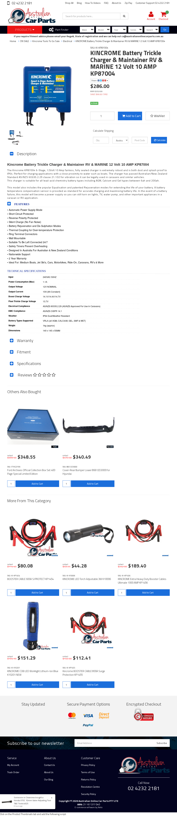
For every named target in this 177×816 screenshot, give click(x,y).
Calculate (161, 140)
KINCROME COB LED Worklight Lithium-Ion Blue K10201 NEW (32, 673)
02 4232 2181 (21, 3)
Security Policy (88, 794)
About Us (116, 3)
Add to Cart (133, 116)
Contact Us (49, 765)
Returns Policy (88, 779)
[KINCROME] (54, 555)
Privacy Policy (88, 765)
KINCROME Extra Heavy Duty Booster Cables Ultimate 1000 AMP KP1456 (142, 581)
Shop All (69, 3)
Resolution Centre (90, 787)
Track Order (13, 772)
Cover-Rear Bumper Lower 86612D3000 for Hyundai (86, 472)
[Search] (124, 16)
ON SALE (24, 41)
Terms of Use (88, 772)
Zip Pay (128, 3)
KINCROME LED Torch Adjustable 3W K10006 (87, 579)
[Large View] (16, 137)
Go (164, 29)
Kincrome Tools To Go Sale (46, 41)
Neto (100, 807)
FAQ (106, 3)
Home (13, 41)
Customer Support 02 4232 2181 (153, 3)
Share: (94, 80)
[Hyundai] (110, 446)
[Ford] (54, 446)
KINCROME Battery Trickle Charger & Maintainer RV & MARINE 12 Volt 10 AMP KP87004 (120, 41)
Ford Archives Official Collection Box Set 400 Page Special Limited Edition (31, 472)
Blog (79, 3)
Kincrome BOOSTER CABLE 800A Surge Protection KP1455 (84, 673)
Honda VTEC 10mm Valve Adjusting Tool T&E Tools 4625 (32, 802)
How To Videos (93, 3)
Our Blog (48, 779)
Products (23, 29)
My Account (13, 765)
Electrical (67, 41)
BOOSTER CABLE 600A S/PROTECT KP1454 (30, 579)
